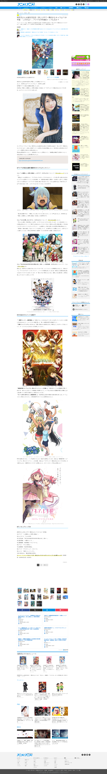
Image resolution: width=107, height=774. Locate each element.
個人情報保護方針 (50, 770)
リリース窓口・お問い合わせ (30, 770)
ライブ (35, 762)
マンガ (38, 9)
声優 (53, 9)
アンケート (20, 680)
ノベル (43, 9)
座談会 (56, 767)
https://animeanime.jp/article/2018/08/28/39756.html (31, 160)
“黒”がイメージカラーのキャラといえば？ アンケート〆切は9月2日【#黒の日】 (62, 79)
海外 (73, 9)
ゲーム (57, 9)
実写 (55, 761)
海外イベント (36, 765)
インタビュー (43, 7)
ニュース (26, 7)
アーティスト (46, 764)
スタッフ (45, 759)
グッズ (62, 9)
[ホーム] (18, 12)
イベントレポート (34, 7)
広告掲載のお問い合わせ (39, 770)
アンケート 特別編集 (54, 77)
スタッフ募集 (78, 770)
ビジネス (35, 767)
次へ (45, 564)
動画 (56, 7)
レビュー (50, 7)
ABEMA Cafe (67, 764)
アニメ (26, 9)
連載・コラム (63, 7)
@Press (74, 770)
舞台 (34, 764)
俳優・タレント (46, 762)
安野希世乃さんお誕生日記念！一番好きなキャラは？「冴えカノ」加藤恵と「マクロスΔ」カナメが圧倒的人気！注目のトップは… (42, 676)
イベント (68, 9)
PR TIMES (65, 770)
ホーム (19, 7)
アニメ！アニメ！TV (68, 762)
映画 (34, 761)
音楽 (48, 9)
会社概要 (45, 770)
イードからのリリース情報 (58, 770)
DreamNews (70, 770)
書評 (55, 762)
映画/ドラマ (32, 9)
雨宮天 (19, 727)
